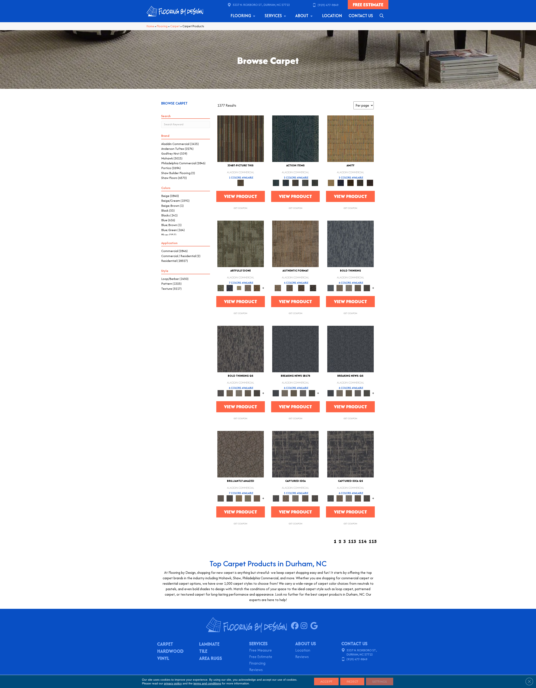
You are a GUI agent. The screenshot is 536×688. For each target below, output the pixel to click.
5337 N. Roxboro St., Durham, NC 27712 (261, 5)
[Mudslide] (240, 138)
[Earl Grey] (305, 182)
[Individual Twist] (289, 288)
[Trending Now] (285, 393)
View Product (240, 196)
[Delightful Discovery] (240, 243)
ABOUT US (305, 643)
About (302, 16)
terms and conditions (207, 683)
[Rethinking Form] (301, 288)
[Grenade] (340, 288)
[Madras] (350, 138)
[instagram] (305, 626)
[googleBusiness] (315, 626)
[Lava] (349, 288)
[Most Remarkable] (230, 288)
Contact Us (361, 16)
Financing (257, 663)
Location (332, 16)
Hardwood (170, 651)
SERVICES (258, 643)
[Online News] (295, 348)
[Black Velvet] (370, 182)
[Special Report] (294, 393)
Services (274, 16)
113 (352, 541)
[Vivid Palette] (257, 288)
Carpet (175, 26)
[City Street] (315, 182)
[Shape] (350, 243)
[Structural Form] (313, 288)
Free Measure (260, 650)
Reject (352, 681)
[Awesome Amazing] (248, 288)
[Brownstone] (295, 182)
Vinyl (163, 659)
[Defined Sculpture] (295, 243)
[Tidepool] (295, 138)
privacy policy (173, 683)
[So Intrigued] (240, 454)
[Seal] (367, 288)
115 (373, 541)
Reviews (256, 670)
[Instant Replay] (303, 393)
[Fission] (358, 288)
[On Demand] (312, 393)
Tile (203, 651)
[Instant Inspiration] (257, 498)
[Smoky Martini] (360, 182)
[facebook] (295, 626)
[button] (382, 15)
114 (362, 541)
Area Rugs (210, 659)
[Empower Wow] (248, 498)
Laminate (209, 644)
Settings (379, 681)
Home (150, 26)
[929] (285, 498)
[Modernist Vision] (239, 288)
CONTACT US (354, 643)
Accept (326, 681)
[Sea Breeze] (340, 182)
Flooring (241, 16)
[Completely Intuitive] (239, 498)
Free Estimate (260, 657)
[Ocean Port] (285, 182)
